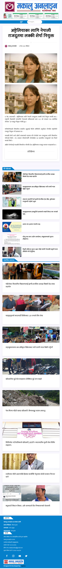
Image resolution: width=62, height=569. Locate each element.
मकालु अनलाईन (12, 46)
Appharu (23, 566)
